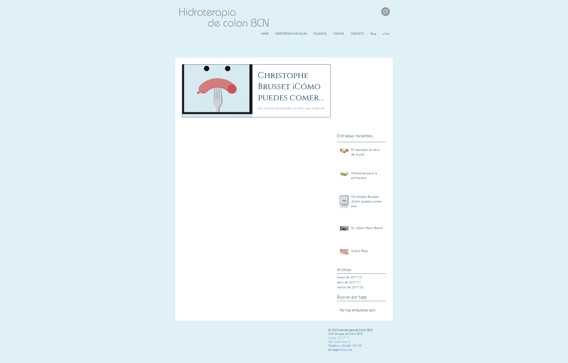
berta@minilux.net (340, 350)
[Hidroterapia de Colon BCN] (385, 11)
